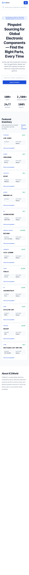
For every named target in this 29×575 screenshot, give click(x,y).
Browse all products (24, 126)
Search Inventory (14, 82)
